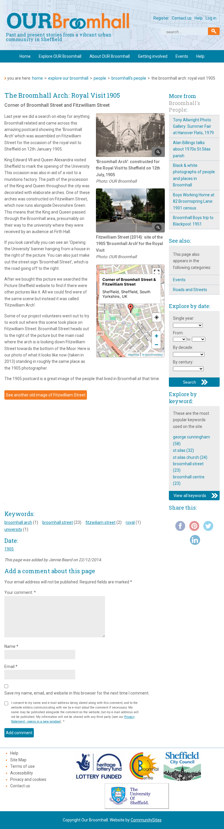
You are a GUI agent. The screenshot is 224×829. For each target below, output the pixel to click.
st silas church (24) (190, 457)
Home (25, 56)
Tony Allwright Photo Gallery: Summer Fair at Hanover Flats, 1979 (193, 126)
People (100, 78)
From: (178, 332)
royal (130, 522)
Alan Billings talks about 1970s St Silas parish (192, 149)
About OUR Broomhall (110, 56)
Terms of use (22, 766)
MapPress (133, 354)
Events (182, 56)
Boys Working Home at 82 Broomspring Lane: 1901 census (193, 201)
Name (11, 646)
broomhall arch (18, 522)
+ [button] (156, 335)
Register (161, 18)
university (13, 529)
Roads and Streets (190, 289)
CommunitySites (146, 820)
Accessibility (21, 773)
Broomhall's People (128, 78)
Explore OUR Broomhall (60, 56)
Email (11, 666)
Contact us (182, 18)
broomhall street (57, 522)
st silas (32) (183, 450)
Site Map (18, 760)
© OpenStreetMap (152, 354)
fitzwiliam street (100, 522)
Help (199, 18)
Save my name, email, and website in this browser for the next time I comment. (76, 693)
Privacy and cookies (28, 779)
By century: (183, 362)
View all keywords (190, 495)
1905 (9, 549)
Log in (211, 18)
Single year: (183, 318)
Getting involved (152, 56)
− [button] (156, 344)
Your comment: (20, 592)
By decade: (183, 347)
